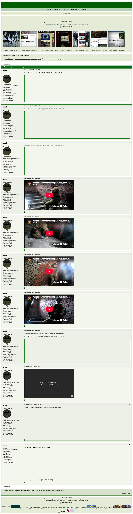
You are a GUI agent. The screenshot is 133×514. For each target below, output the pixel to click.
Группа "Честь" (8, 59)
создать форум (126, 493)
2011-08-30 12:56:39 (35, 330)
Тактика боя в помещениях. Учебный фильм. (37, 447)
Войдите (14, 55)
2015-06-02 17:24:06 (35, 444)
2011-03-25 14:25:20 (35, 142)
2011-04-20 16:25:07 (35, 178)
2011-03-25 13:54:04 (35, 105)
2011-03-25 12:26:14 (35, 69)
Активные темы (66, 13)
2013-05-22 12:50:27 (35, 366)
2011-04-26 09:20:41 (35, 216)
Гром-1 (5, 70)
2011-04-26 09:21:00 (35, 254)
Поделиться (27, 69)
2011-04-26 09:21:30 (35, 292)
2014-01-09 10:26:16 (35, 404)
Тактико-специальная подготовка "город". (28, 59)
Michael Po (6, 445)
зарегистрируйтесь (24, 55)
